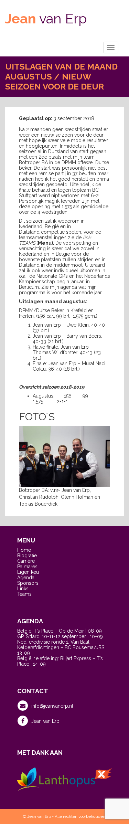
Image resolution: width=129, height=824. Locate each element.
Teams (24, 594)
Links (23, 588)
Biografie (27, 555)
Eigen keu (28, 572)
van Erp (46, 18)
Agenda (25, 577)
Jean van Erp (45, 721)
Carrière (26, 561)
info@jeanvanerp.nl (52, 706)
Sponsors (28, 583)
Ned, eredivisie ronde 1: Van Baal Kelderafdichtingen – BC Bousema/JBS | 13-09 (62, 647)
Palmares (27, 566)
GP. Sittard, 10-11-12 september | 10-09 (60, 636)
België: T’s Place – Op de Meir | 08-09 (59, 631)
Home (24, 550)
